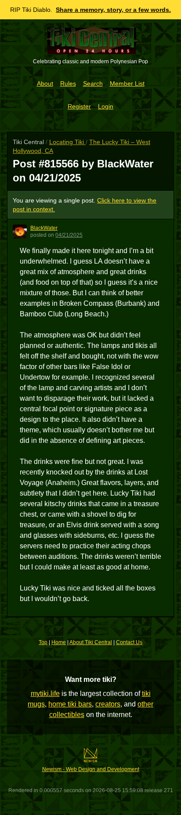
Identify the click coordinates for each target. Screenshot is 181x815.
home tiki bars (70, 704)
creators (107, 704)
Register (79, 106)
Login (105, 106)
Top (43, 642)
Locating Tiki (67, 141)
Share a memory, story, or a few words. (113, 9)
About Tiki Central (90, 642)
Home (58, 642)
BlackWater (44, 228)
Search (93, 83)
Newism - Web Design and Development (90, 769)
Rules (68, 83)
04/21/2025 (69, 235)
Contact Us (129, 642)
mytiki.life (45, 693)
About (45, 83)
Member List (127, 83)
